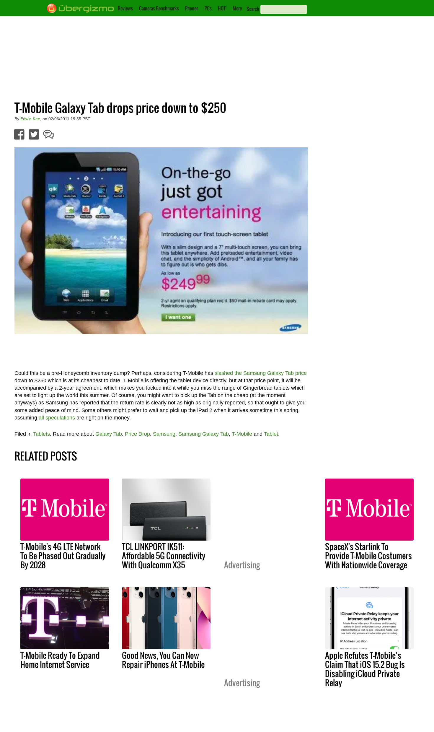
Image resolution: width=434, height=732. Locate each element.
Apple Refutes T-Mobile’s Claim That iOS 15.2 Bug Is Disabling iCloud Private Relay (365, 669)
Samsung (164, 434)
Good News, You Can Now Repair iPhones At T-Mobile (163, 659)
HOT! (222, 8)
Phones (191, 8)
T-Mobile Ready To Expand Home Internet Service (60, 659)
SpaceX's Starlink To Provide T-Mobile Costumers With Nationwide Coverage (368, 556)
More (237, 8)
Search (253, 8)
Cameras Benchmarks (159, 8)
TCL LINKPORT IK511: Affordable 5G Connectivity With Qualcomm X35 (163, 556)
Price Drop (137, 434)
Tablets (41, 434)
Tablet (271, 434)
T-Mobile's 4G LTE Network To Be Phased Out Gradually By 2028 (63, 556)
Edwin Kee (30, 118)
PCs (208, 8)
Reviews (125, 8)
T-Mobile (242, 434)
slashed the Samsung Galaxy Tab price (261, 373)
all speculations (57, 418)
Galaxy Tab (108, 434)
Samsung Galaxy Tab (203, 434)
